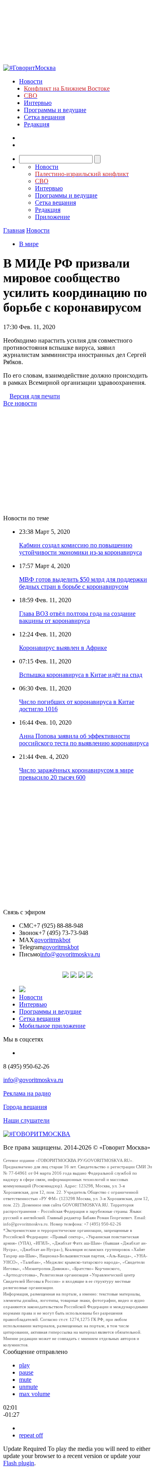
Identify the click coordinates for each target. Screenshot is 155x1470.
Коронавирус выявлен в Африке (63, 647)
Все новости (20, 403)
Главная (14, 230)
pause (26, 1372)
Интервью (38, 102)
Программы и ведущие (55, 110)
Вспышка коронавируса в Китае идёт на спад (80, 674)
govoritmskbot (52, 940)
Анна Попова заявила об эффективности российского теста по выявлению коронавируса (84, 740)
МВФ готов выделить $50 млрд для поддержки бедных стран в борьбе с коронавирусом (83, 583)
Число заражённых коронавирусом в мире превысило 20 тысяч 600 (76, 774)
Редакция (36, 124)
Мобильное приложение (52, 1025)
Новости (31, 81)
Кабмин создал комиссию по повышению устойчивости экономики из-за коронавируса (80, 549)
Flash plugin (18, 1463)
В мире (29, 243)
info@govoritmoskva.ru (70, 954)
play (24, 1365)
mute (25, 1379)
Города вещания (25, 1106)
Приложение (52, 216)
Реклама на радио (27, 1093)
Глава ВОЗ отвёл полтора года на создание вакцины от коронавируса (77, 617)
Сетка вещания (44, 117)
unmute (28, 1386)
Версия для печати (35, 396)
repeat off (31, 1435)
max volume (34, 1393)
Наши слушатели (26, 1120)
